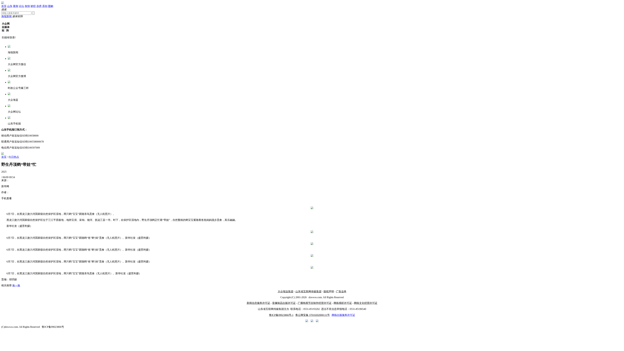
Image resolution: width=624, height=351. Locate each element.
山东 (9, 6)
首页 (3, 6)
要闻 (15, 6)
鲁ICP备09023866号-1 (281, 315)
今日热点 (14, 157)
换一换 (16, 285)
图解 (50, 6)
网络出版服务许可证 (343, 315)
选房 (39, 6)
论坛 (21, 6)
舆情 (27, 6)
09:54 (12, 177)
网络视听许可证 (343, 303)
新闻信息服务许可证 (258, 303)
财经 (33, 6)
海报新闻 (6, 16)
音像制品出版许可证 (284, 303)
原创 (44, 6)
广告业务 (341, 291)
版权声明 (329, 291)
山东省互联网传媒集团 (308, 291)
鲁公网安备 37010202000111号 (312, 315)
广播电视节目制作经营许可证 (315, 303)
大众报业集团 (285, 291)
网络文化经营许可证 (365, 303)
